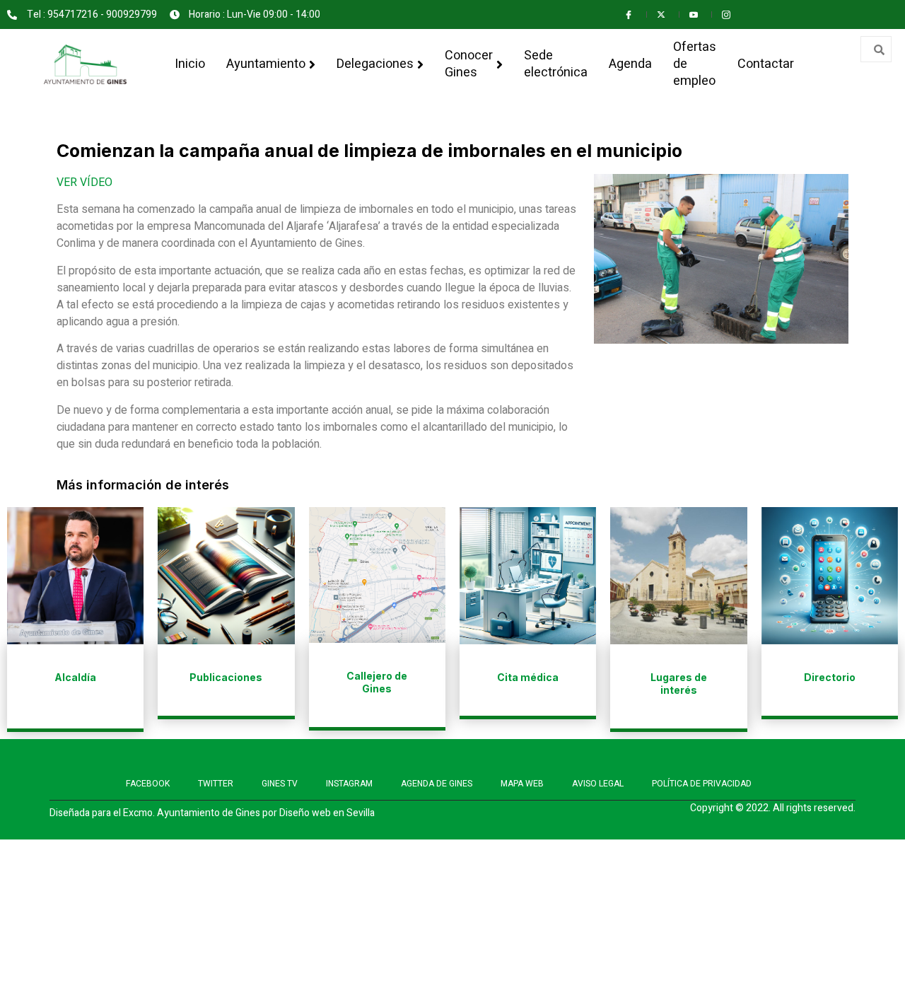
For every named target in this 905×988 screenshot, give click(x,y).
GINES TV (280, 783)
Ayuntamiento (265, 64)
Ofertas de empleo (694, 64)
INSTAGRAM (349, 783)
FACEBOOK (148, 783)
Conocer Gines (469, 64)
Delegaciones (375, 64)
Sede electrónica (556, 64)
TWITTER (215, 783)
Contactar (765, 64)
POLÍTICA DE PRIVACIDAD (702, 783)
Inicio (190, 64)
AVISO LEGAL (598, 783)
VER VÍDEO (84, 182)
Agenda (630, 64)
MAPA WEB (522, 783)
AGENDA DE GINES (436, 783)
